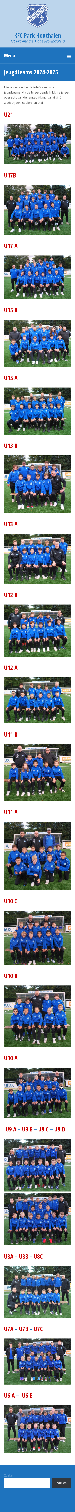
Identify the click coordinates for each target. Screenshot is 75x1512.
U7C (38, 1329)
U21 (8, 114)
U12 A (11, 668)
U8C (38, 1256)
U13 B (10, 446)
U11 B (10, 734)
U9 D (59, 1129)
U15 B (10, 310)
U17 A (11, 246)
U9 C (43, 1129)
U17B (10, 175)
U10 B (10, 976)
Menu (9, 55)
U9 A (11, 1129)
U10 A (11, 1058)
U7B (23, 1329)
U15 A (11, 378)
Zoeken (9, 1475)
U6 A (9, 1395)
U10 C (10, 901)
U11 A (11, 812)
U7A (9, 1329)
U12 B (10, 595)
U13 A (11, 524)
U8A (8, 1256)
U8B (23, 1256)
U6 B (27, 1395)
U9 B (27, 1129)
